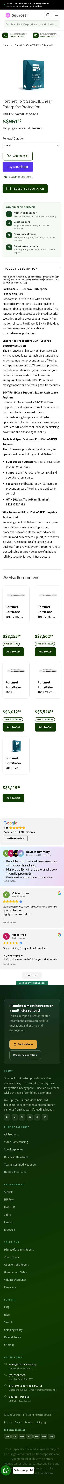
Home (5, 45)
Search (8, 1322)
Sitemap (9, 1345)
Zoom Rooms (12, 1257)
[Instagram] (22, 1117)
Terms (18, 1422)
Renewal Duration (13, 138)
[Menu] (56, 14)
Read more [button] (9, 881)
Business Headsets (16, 1157)
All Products (11, 1134)
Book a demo (25, 1044)
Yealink (8, 1192)
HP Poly (9, 1199)
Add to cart (13, 651)
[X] (45, 1117)
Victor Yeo (19, 935)
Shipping (8, 128)
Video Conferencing (16, 1142)
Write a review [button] (16, 838)
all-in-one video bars (29, 1100)
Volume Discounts (15, 1280)
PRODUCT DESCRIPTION (20, 269)
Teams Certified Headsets (20, 1164)
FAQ (6, 1307)
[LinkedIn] (7, 1117)
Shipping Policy (13, 1330)
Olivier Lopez (20, 893)
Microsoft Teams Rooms (19, 1249)
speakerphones (26, 1105)
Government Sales (15, 1272)
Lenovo (8, 1222)
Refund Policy (12, 1337)
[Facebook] (15, 1117)
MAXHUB (9, 1207)
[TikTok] (37, 1117)
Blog (7, 1315)
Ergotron (9, 1230)
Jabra (7, 1215)
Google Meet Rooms (16, 1264)
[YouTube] (30, 1117)
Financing (10, 1287)
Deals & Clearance (15, 1172)
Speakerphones (13, 1149)
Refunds (29, 1422)
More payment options (18, 177)
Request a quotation (25, 1055)
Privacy (8, 1422)
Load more (32, 975)
